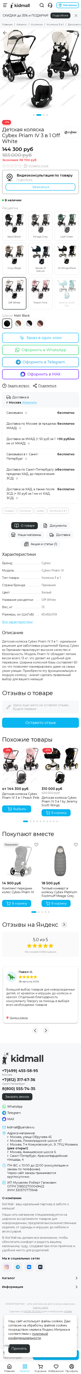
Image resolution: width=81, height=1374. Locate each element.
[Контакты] (50, 5)
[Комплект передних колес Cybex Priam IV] (20, 860)
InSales (68, 1311)
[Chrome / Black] (29, 324)
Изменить (29, 402)
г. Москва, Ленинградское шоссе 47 (34, 1141)
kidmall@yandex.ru (20, 1127)
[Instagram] (6, 1267)
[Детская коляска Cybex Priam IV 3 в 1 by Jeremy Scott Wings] (60, 766)
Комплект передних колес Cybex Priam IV (18, 890)
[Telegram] (17, 1267)
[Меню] (5, 5)
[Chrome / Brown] (18, 324)
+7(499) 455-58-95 (20, 1070)
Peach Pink (40, 302)
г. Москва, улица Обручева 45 (29, 1137)
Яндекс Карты (19, 1017)
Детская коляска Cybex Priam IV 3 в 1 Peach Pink (20, 796)
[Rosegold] (40, 324)
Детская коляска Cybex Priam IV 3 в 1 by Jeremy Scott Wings (59, 801)
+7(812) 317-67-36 (18, 1079)
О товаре (28, 526)
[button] (34, 115)
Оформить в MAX (44, 374)
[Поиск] (42, 5)
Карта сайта (40, 1307)
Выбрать (19, 809)
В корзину (59, 813)
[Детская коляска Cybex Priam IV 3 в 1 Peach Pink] (20, 766)
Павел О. (26, 972)
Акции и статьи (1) (44, 544)
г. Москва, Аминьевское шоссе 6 (31, 1152)
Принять (19, 1349)
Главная (7, 24)
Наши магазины (29, 535)
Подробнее (60, 15)
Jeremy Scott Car (67, 304)
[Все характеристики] (17, 622)
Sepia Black (14, 236)
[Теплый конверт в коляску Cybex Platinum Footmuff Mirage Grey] (60, 860)
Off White (14, 302)
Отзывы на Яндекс (30, 924)
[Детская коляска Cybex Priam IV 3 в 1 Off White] (40, 69)
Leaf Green (66, 236)
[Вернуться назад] (5, 32)
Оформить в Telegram (44, 362)
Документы (58, 526)
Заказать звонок (17, 1097)
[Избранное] (76, 32)
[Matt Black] (7, 324)
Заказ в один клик (44, 337)
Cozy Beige (14, 268)
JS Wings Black (67, 268)
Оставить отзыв (40, 722)
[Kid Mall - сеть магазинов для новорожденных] (20, 5)
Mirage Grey (40, 236)
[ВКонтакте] (29, 1267)
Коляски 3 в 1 (55, 24)
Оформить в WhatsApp (44, 350)
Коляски (37, 24)
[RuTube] (40, 1267)
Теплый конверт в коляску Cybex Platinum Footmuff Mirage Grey (59, 892)
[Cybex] (71, 132)
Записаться (40, 187)
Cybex (40, 510)
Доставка (63, 535)
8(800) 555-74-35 (18, 1088)
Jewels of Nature (40, 269)
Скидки (9, 510)
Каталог (22, 24)
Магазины (70, 5)
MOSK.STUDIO (32, 1311)
